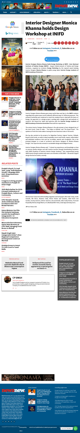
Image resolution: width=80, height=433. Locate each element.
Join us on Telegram (53, 60)
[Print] (73, 43)
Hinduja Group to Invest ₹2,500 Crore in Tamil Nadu (11, 247)
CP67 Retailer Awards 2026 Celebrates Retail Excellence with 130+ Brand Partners (15, 137)
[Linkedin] (69, 2)
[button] (71, 12)
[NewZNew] (66, 7)
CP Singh (34, 43)
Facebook (55, 48)
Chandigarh (30, 38)
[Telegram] (76, 43)
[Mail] (71, 2)
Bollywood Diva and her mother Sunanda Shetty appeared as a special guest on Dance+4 (41, 265)
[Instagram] (66, 2)
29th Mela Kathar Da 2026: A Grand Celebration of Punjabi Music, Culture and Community (15, 124)
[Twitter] (75, 2)
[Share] (73, 2)
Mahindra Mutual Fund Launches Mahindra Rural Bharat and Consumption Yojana (14, 265)
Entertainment (14, 130)
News (10, 108)
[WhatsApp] (77, 2)
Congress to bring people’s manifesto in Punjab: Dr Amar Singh (15, 114)
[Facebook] (64, 2)
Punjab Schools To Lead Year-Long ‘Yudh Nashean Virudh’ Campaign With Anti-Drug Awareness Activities (15, 102)
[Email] (69, 43)
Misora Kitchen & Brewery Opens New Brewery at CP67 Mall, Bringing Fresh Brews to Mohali (12, 225)
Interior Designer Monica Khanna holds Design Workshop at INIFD (48, 220)
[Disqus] (28, 313)
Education (39, 38)
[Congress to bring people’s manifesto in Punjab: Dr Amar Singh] (5, 114)
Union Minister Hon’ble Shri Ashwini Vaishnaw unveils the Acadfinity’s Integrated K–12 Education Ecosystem (15, 151)
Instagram (46, 48)
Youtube (50, 51)
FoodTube (4, 230)
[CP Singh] (26, 43)
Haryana (4, 242)
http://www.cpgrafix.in (18, 280)
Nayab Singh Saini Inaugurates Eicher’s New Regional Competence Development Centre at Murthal (11, 237)
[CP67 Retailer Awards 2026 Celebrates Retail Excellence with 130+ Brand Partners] (5, 135)
